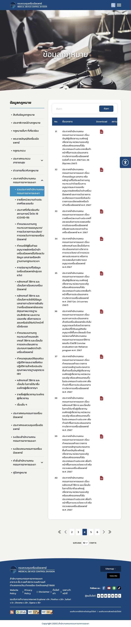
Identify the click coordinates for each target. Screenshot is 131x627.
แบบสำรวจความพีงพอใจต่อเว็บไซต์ (110, 611)
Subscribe (113, 576)
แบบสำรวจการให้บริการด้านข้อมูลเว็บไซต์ (83, 611)
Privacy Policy (28, 591)
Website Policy (14, 591)
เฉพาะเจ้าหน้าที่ (67, 591)
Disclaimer (44, 592)
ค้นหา (106, 108)
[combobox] (85, 542)
